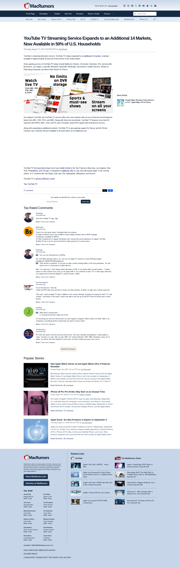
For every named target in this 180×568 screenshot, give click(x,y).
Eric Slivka (46, 494)
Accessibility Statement (30, 553)
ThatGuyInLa (41, 330)
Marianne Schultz (49, 519)
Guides (57, 14)
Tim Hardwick (47, 511)
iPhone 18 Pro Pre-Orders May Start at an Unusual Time (78, 392)
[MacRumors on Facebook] (132, 6)
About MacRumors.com (36, 477)
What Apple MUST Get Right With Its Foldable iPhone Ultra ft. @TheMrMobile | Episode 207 (141, 475)
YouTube (79, 458)
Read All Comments (68, 349)
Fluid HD (55, 557)
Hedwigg (39, 213)
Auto (61, 557)
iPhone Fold (71, 19)
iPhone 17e (144, 19)
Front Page (30, 14)
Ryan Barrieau (48, 527)
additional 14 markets (92, 56)
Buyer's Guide (93, 14)
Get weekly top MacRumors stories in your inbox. (68, 197)
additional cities (68, 171)
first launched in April (42, 168)
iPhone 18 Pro (56, 19)
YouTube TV (32, 184)
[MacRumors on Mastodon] (139, 6)
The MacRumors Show (131, 458)
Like (47, 221)
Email (25, 498)
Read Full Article (56, 385)
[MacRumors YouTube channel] (143, 6)
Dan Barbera (28, 527)
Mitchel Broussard (29, 511)
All (154, 19)
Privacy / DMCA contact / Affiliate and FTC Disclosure (39, 550)
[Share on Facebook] (110, 190)
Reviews (79, 14)
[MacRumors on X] (136, 6)
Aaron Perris (47, 535)
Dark (68, 557)
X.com (30, 498)
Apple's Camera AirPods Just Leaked (96, 493)
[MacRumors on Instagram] (128, 6)
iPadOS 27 (95, 19)
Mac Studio (42, 19)
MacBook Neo (129, 19)
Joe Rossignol (86, 369)
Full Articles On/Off (41, 557)
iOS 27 (83, 19)
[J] (28, 316)
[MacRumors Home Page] (39, 6)
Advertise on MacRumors (36, 483)
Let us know (112, 6)
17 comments (28, 190)
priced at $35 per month (45, 179)
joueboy (39, 307)
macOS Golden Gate (111, 19)
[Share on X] (104, 190)
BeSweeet (39, 227)
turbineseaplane (42, 282)
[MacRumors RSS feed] (151, 6)
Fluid (50, 557)
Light (65, 557)
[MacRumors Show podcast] (124, 6)
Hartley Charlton (85, 395)
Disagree (52, 221)
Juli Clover (63, 49)
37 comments (68, 411)
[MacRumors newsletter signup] (155, 6)
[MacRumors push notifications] (147, 6)
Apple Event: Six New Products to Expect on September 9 (79, 420)
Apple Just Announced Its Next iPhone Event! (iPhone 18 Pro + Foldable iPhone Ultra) (97, 475)
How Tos (68, 14)
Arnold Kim (27, 494)
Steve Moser (27, 535)
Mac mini (29, 19)
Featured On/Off (29, 557)
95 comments (68, 385)
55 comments (68, 439)
